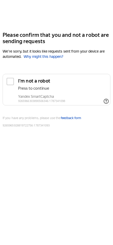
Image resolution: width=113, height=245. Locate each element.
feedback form (71, 118)
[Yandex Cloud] (56, 15)
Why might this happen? (43, 56)
